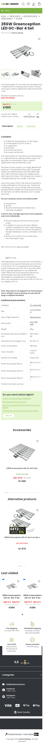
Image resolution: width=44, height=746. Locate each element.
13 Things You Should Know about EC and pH (20, 411)
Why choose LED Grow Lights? (15, 402)
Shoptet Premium (15, 734)
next (41, 449)
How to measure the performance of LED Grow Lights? (21, 406)
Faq (7, 416)
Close (38, 119)
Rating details (17, 33)
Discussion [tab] (31, 126)
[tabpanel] (11, 595)
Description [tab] (7, 126)
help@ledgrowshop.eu (15, 684)
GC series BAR (35, 305)
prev (2, 449)
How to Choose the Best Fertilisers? (17, 399)
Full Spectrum (35, 317)
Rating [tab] (20, 126)
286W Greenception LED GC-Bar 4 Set (11, 596)
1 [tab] (22, 614)
